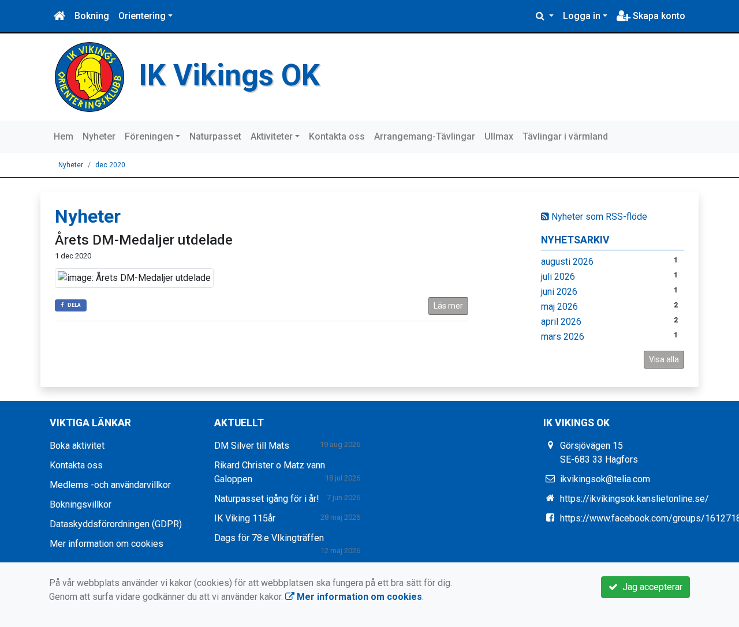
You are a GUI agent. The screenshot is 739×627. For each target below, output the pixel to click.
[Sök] (544, 16)
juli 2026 (558, 276)
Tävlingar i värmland (565, 136)
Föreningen (149, 136)
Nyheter (99, 136)
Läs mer (448, 305)
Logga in (581, 15)
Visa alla (664, 359)
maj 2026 (559, 306)
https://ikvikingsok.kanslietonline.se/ (634, 498)
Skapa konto (657, 15)
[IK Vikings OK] (89, 76)
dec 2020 (110, 165)
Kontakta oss (337, 136)
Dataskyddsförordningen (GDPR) (116, 524)
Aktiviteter (272, 136)
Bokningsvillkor (80, 504)
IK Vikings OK (229, 75)
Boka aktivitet (77, 445)
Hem (63, 136)
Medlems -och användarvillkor (110, 484)
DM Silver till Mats (251, 445)
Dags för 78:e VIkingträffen (269, 537)
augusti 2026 (567, 261)
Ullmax (498, 136)
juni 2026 (559, 291)
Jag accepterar (650, 586)
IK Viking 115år (244, 518)
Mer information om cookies (106, 543)
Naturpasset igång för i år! (266, 498)
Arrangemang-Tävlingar (424, 136)
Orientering (142, 15)
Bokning (91, 15)
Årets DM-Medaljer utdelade (144, 240)
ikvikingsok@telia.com (605, 479)
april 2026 (561, 321)
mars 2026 (562, 336)
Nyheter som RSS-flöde (598, 216)
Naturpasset (215, 136)
